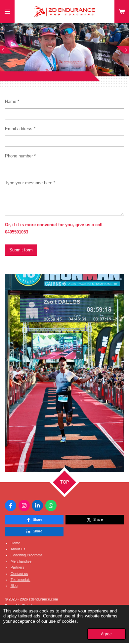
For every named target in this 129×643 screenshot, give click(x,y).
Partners (17, 567)
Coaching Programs (27, 555)
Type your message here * (30, 182)
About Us (18, 549)
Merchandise (21, 561)
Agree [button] (106, 634)
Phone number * (20, 155)
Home (15, 543)
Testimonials (20, 580)
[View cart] (121, 11)
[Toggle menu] (7, 11)
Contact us (19, 574)
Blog (14, 586)
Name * (12, 101)
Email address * (20, 128)
